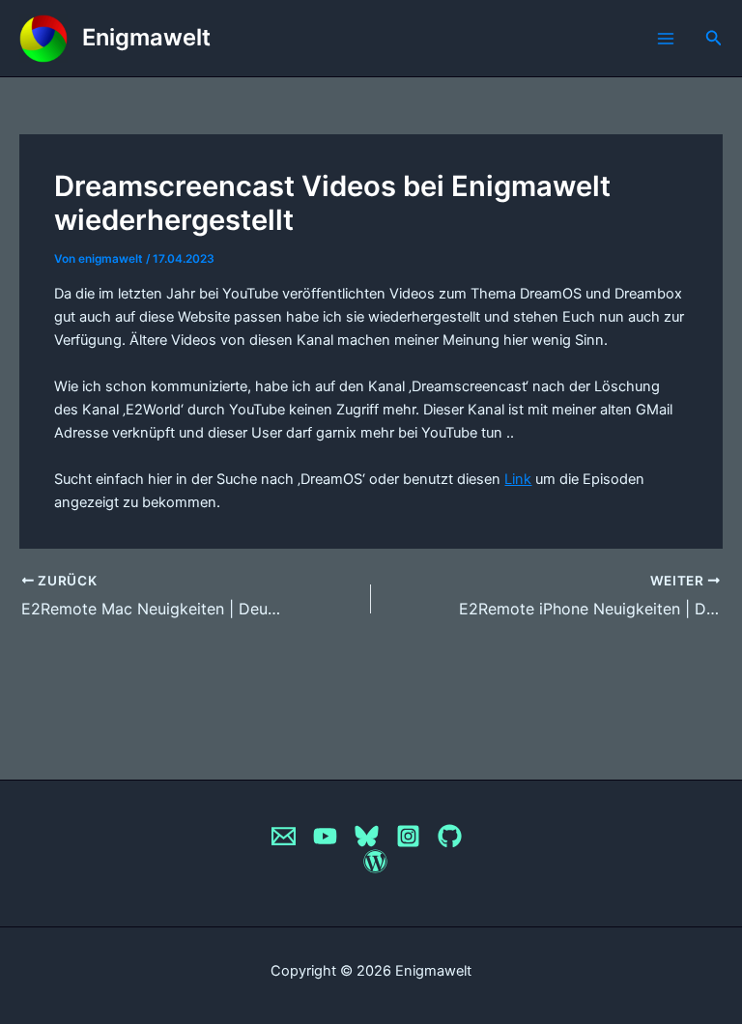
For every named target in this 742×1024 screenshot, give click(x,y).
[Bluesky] (367, 836)
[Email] (283, 836)
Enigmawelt (146, 37)
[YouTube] (325, 836)
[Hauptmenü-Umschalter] (665, 38)
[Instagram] (408, 836)
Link (517, 479)
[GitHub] (450, 836)
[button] (714, 38)
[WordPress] (375, 861)
